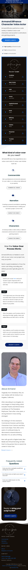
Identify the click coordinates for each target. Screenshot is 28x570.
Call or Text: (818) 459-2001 (9, 558)
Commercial (5, 539)
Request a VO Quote (7, 550)
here (14, 278)
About (3, 549)
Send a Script (20, 2)
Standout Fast (14, 567)
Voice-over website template (9, 565)
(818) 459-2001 (11, 2)
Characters (5, 543)
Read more (6, 450)
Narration (4, 541)
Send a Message (6, 556)
